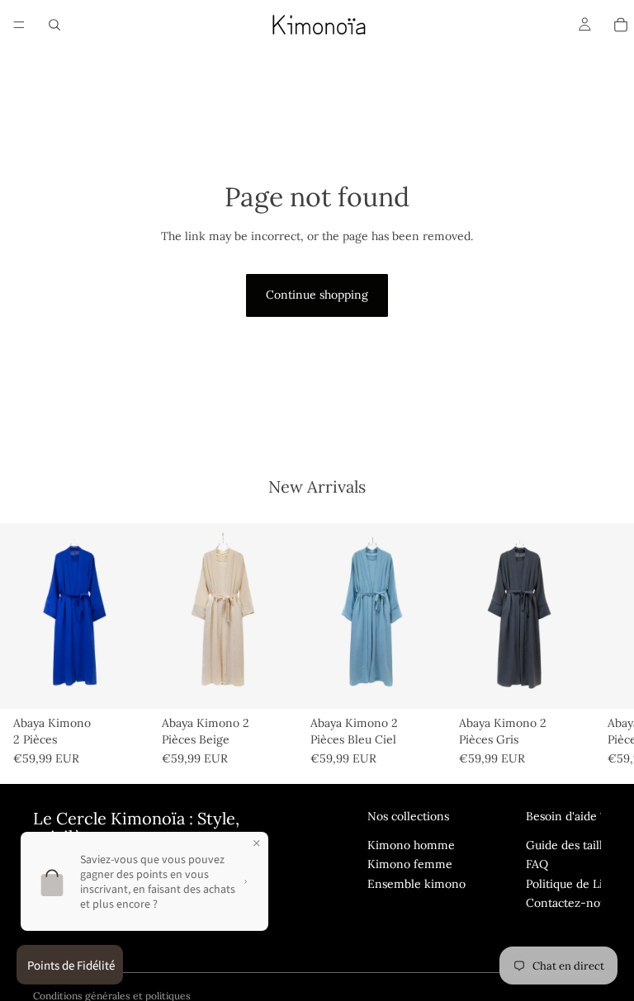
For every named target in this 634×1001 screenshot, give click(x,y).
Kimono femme (409, 864)
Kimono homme (411, 845)
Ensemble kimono (416, 883)
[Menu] (19, 25)
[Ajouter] (123, 684)
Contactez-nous (569, 902)
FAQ (537, 864)
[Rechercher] (54, 25)
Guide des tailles (570, 845)
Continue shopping (317, 294)
